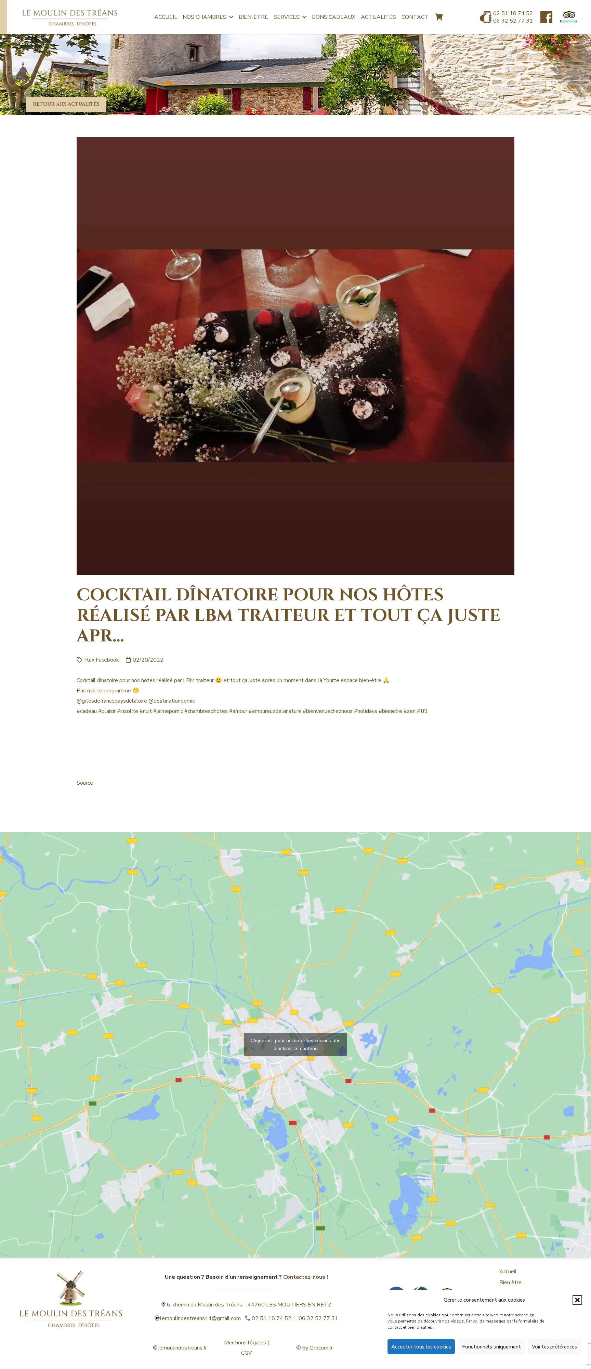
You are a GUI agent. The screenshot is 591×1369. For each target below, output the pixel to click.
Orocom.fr (321, 1348)
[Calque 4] (70, 1288)
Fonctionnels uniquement (491, 1346)
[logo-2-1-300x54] (69, 17)
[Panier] (438, 17)
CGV (246, 1353)
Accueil (508, 1271)
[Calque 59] (568, 17)
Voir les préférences (554, 1346)
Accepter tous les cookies (421, 1346)
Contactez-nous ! (305, 1277)
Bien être (510, 1282)
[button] (577, 1300)
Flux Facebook (101, 660)
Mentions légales (245, 1342)
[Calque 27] (546, 17)
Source (85, 783)
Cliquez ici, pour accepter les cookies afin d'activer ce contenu (296, 1044)
